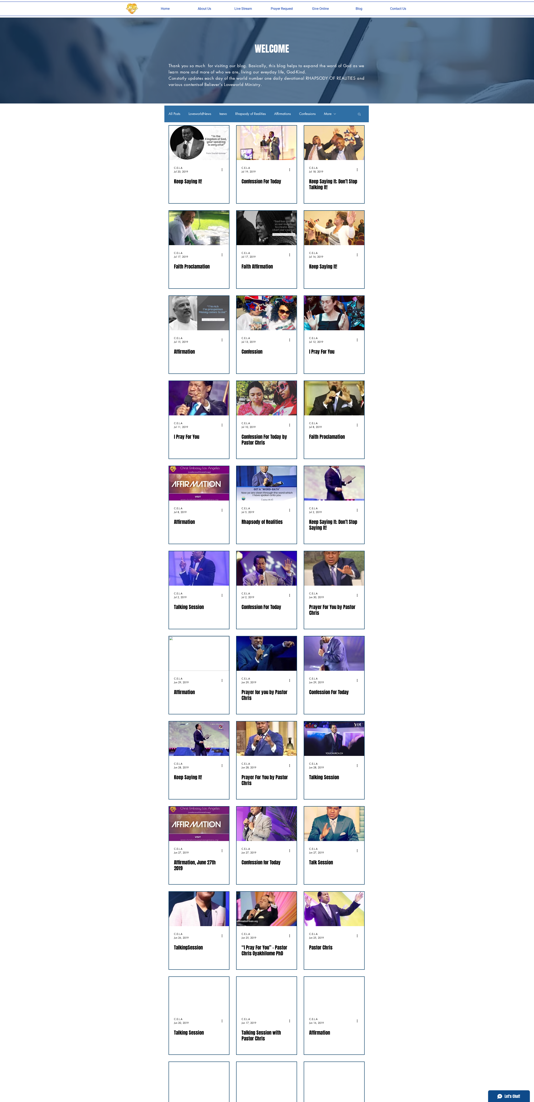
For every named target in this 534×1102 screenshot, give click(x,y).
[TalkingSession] (199, 909)
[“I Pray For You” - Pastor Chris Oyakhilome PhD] (267, 909)
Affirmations (282, 114)
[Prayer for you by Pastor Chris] (267, 653)
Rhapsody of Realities (250, 114)
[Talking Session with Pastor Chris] (267, 994)
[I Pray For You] (334, 313)
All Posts (174, 114)
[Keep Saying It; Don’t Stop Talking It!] (334, 143)
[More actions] (223, 169)
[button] (204, 8)
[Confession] (267, 313)
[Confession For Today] (267, 143)
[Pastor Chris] (334, 909)
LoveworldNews (200, 114)
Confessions (307, 114)
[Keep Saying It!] (199, 143)
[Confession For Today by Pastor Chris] (267, 398)
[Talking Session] (199, 568)
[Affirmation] (199, 313)
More (327, 114)
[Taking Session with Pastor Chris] (267, 1079)
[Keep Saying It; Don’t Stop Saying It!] (334, 483)
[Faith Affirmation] (267, 228)
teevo (223, 114)
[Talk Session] (334, 824)
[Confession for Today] (267, 824)
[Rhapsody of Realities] (267, 483)
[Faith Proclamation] (199, 228)
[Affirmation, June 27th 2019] (199, 824)
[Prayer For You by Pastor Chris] (334, 568)
